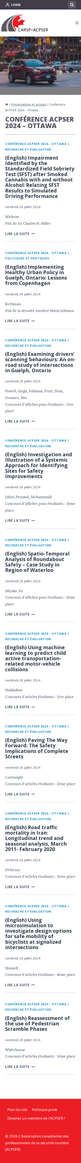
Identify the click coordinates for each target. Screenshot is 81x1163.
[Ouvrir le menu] (77, 23)
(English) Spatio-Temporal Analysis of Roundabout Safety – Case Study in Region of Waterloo (37, 561)
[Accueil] (6, 104)
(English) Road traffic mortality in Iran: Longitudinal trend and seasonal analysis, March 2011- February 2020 (36, 838)
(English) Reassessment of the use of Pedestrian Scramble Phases (37, 1024)
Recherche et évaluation (28, 149)
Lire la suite (20, 234)
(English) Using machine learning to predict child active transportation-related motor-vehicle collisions (35, 658)
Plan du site (17, 1109)
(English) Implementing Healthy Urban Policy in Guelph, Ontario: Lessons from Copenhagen (36, 275)
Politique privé (44, 1109)
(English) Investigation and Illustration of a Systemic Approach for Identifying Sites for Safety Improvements (38, 465)
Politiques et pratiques (27, 258)
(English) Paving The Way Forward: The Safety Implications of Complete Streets (36, 748)
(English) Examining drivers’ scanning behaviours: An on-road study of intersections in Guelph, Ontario (40, 362)
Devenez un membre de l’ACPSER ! (36, 1118)
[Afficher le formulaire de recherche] (72, 5)
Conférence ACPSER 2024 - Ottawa (36, 144)
